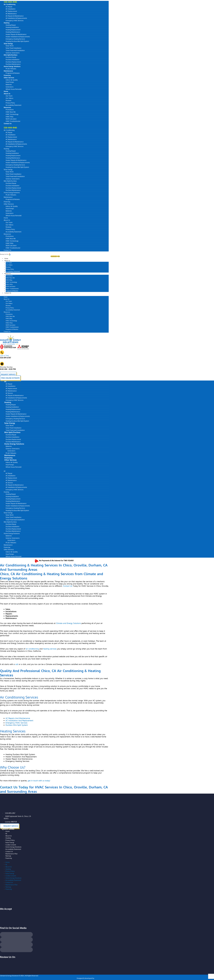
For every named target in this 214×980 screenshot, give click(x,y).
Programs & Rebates (13, 73)
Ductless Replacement (13, 62)
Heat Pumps (10, 82)
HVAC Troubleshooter (13, 121)
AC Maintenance (11, 13)
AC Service (9, 393)
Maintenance (8, 71)
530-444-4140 (10, 127)
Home (6, 218)
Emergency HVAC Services (14, 20)
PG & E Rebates (11, 195)
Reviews (8, 100)
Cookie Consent (10, 845)
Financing (7, 202)
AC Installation (10, 9)
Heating (6, 23)
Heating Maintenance (13, 32)
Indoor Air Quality (12, 80)
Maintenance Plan (11, 854)
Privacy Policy (10, 103)
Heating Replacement (13, 30)
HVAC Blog (9, 280)
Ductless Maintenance (13, 190)
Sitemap (8, 856)
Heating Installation (12, 27)
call (16, 664)
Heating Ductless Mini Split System (17, 41)
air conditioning (32, 649)
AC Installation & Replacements (16, 18)
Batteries (9, 84)
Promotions (10, 109)
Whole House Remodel (13, 89)
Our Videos (9, 98)
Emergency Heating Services (15, 39)
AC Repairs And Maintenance (18, 718)
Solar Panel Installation (13, 48)
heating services (50, 649)
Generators (9, 87)
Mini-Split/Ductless (10, 55)
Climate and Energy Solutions (68, 623)
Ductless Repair (11, 57)
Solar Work (9, 46)
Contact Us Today (14, 787)
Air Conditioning (9, 4)
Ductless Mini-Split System (17, 725)
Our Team (9, 96)
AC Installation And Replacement (19, 720)
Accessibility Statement (13, 105)
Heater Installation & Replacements (18, 36)
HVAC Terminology (12, 114)
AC (5, 381)
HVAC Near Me (11, 112)
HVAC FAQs (9, 117)
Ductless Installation (12, 59)
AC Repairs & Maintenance (15, 16)
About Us (7, 94)
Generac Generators (12, 179)
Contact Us (8, 123)
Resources (7, 107)
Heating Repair (11, 25)
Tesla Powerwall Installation (15, 50)
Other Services (9, 78)
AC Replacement (11, 11)
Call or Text (4, 355)
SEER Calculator (11, 119)
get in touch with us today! (39, 780)
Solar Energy (8, 43)
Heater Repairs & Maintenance (16, 34)
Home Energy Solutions (12, 66)
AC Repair (9, 7)
